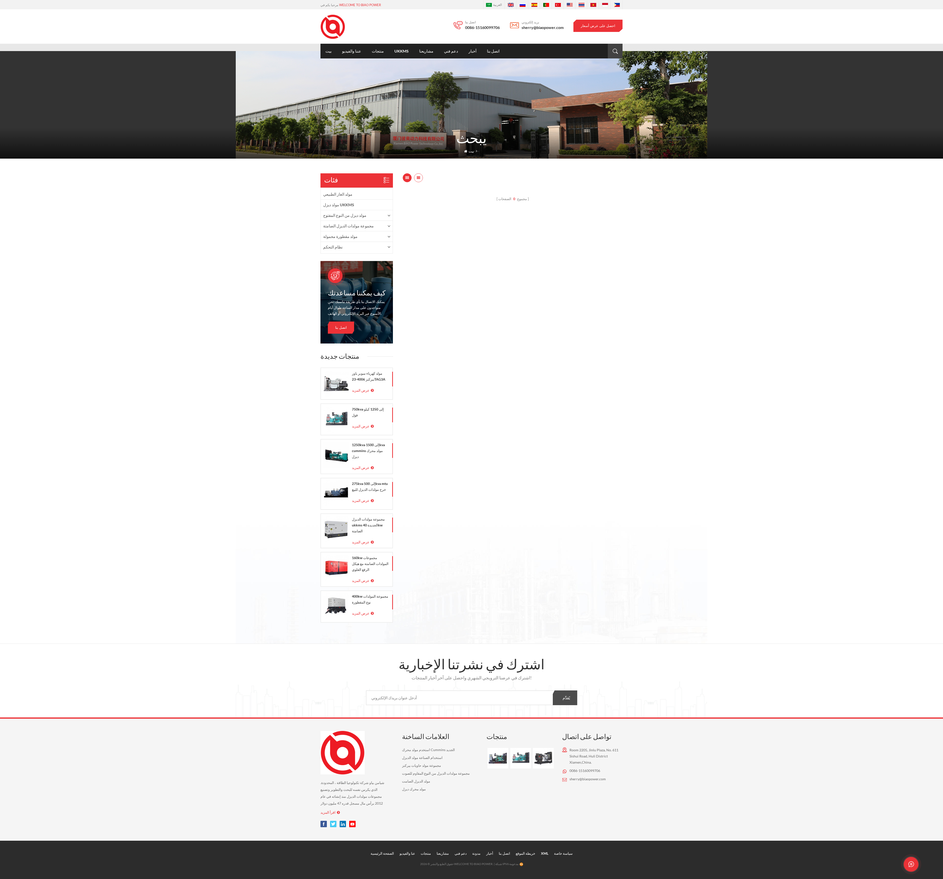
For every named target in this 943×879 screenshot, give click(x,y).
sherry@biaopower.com (543, 27)
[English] (510, 4)
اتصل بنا (493, 51)
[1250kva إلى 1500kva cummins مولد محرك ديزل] (336, 455)
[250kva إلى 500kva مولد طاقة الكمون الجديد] (497, 758)
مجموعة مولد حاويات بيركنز (421, 765)
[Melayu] (569, 4)
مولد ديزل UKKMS (338, 204)
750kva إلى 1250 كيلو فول (368, 412)
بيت (328, 51)
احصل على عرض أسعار (598, 26)
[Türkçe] (558, 4)
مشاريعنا (426, 51)
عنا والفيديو (407, 853)
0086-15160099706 (482, 27)
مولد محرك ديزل (414, 789)
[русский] (522, 4)
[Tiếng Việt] (593, 4)
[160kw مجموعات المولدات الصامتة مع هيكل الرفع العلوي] (336, 568)
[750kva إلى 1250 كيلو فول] (336, 419)
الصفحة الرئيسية (382, 853)
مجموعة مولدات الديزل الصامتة (348, 225)
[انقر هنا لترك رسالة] (911, 864)
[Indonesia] (605, 4)
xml (544, 853)
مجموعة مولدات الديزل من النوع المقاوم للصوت (436, 773)
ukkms (401, 51)
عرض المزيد (360, 390)
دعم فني (451, 51)
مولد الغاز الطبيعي (337, 194)
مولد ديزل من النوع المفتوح (344, 215)
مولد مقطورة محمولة (340, 236)
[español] (534, 4)
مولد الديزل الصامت (416, 781)
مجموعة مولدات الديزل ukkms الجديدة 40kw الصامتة (368, 525)
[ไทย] (581, 4)
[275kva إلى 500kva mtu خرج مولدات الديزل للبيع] (336, 494)
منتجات (378, 51)
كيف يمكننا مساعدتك (357, 293)
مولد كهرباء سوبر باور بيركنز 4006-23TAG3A (368, 376)
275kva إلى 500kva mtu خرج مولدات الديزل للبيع (370, 486)
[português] (546, 4)
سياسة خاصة (563, 853)
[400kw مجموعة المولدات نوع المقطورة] (336, 606)
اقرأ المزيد (327, 812)
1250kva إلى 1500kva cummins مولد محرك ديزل (368, 451)
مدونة (476, 853)
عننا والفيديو (351, 51)
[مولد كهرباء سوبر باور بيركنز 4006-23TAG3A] (336, 384)
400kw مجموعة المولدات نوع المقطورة (370, 599)
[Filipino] (616, 4)
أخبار (472, 51)
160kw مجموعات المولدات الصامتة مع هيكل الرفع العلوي (370, 564)
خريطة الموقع (525, 853)
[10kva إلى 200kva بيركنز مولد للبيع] (543, 758)
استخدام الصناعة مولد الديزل (422, 757)
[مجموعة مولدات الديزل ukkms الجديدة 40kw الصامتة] (336, 529)
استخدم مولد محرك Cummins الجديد (428, 750)
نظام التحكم (333, 247)
